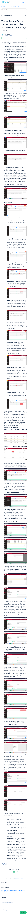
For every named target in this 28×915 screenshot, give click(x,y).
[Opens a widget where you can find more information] (23, 912)
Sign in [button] (23, 2)
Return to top (4, 882)
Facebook (2, 864)
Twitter (4, 864)
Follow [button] (14, 37)
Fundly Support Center (5, 6)
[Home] (5, 3)
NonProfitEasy (14, 6)
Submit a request (19, 878)
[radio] (11, 872)
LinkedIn (6, 864)
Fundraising (20, 6)
